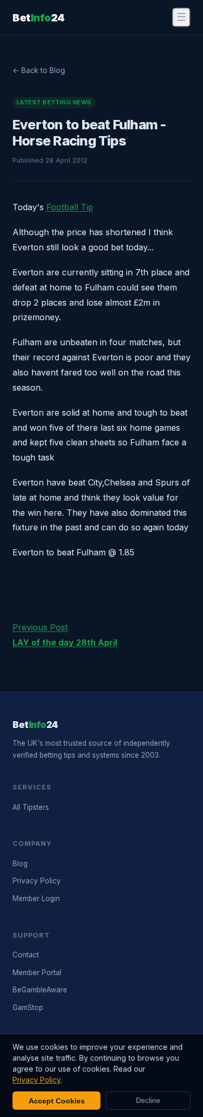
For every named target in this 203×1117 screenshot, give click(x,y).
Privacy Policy (36, 881)
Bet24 (38, 17)
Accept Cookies (57, 1101)
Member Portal (36, 972)
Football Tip (69, 207)
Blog (20, 863)
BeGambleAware (39, 990)
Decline (148, 1100)
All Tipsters (30, 807)
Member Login (36, 898)
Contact (25, 955)
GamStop (27, 1007)
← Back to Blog (38, 70)
